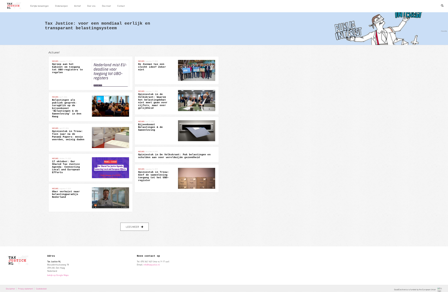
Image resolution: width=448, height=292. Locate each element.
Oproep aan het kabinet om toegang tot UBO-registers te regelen (67, 68)
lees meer (133, 226)
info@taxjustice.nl (151, 264)
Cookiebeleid (41, 288)
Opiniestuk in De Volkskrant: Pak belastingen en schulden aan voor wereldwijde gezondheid (174, 156)
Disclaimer (10, 288)
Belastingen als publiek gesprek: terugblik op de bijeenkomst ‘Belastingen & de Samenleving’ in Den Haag (66, 108)
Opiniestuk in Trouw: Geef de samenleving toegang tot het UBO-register (153, 176)
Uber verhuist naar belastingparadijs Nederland (66, 194)
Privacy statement (25, 288)
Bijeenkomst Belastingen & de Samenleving (150, 127)
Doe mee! (106, 5)
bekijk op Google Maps (58, 275)
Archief (77, 5)
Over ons (91, 5)
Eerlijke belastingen (39, 5)
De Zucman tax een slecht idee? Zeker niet (152, 67)
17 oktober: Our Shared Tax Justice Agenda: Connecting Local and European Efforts (66, 167)
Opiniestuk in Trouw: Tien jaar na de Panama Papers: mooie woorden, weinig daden (68, 135)
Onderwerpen (61, 5)
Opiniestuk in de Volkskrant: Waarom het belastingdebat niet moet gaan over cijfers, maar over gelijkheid (152, 101)
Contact (121, 5)
